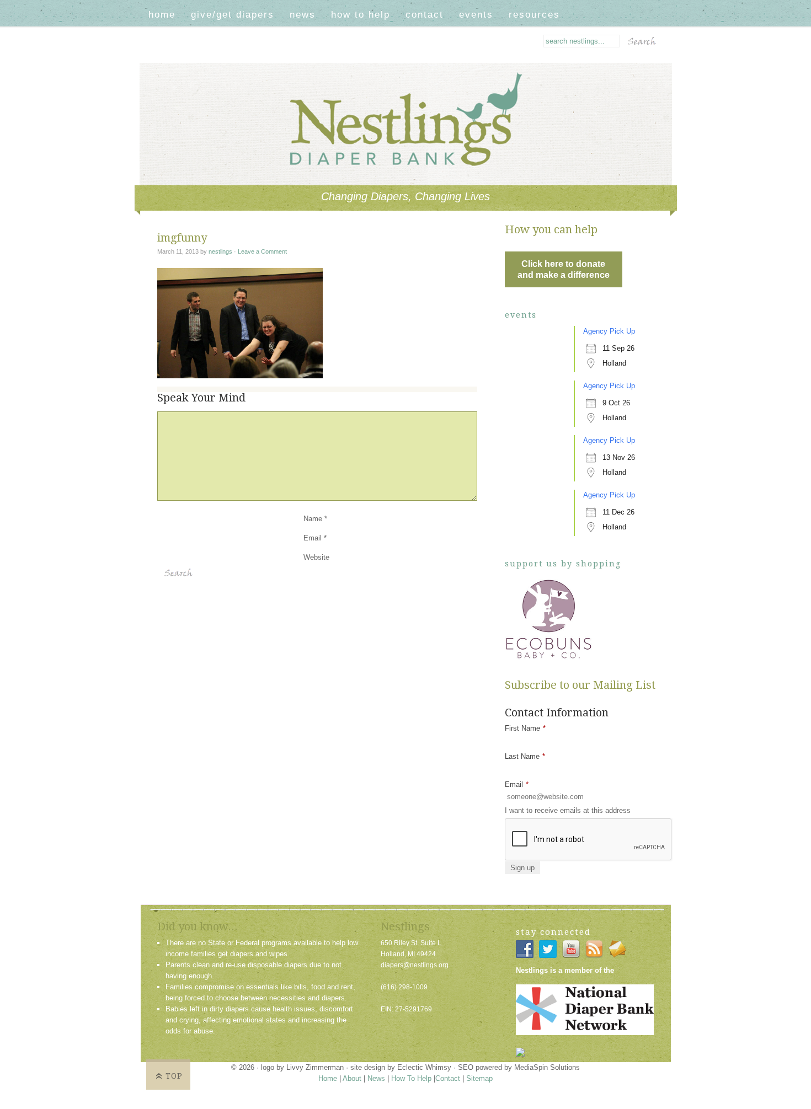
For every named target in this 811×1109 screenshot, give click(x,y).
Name (312, 519)
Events (476, 14)
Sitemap (479, 1078)
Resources (534, 14)
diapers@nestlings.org (415, 965)
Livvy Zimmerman (315, 1067)
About (352, 1078)
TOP (174, 1076)
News (303, 14)
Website (316, 557)
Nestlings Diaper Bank (415, 79)
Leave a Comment (262, 251)
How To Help (360, 14)
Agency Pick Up (609, 331)
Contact (425, 14)
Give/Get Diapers (232, 14)
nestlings (220, 251)
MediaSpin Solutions (547, 1067)
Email (312, 538)
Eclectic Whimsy (424, 1067)
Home (161, 14)
